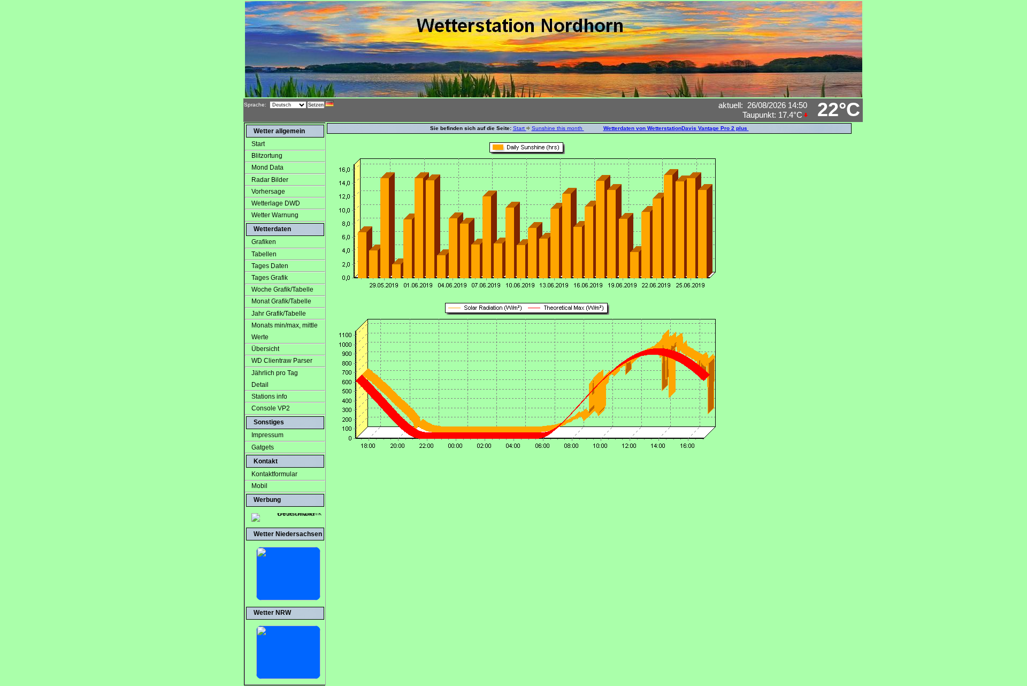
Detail (257, 384)
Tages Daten (269, 266)
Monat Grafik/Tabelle (281, 301)
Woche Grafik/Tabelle (282, 289)
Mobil (259, 486)
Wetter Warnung (274, 215)
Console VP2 (270, 408)
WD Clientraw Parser (281, 360)
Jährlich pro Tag (274, 373)
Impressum (267, 435)
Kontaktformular (274, 474)
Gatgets (262, 447)
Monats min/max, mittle (284, 325)
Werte (257, 337)
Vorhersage (268, 191)
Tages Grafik (269, 277)
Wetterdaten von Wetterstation (642, 128)
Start (258, 144)
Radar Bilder (269, 180)
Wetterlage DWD (275, 203)
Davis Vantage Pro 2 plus (715, 128)
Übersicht (265, 349)
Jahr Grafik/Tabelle (278, 313)
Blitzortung (266, 155)
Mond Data (267, 167)
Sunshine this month (558, 128)
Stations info (269, 396)
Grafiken (263, 242)
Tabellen (264, 254)
